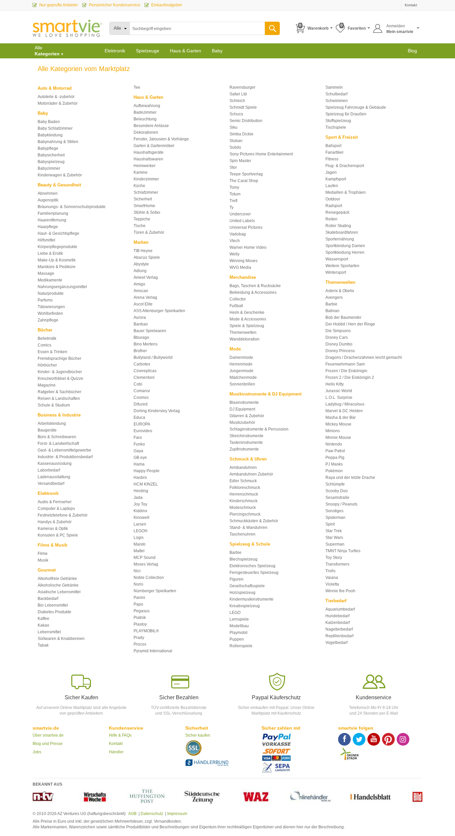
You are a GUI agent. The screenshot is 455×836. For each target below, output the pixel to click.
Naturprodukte (51, 293)
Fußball (236, 305)
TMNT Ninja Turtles (342, 551)
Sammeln (334, 87)
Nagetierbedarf (339, 629)
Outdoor (332, 199)
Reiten (331, 219)
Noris (138, 584)
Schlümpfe (335, 484)
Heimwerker (145, 165)
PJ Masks (334, 464)
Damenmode (241, 357)
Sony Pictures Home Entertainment (261, 154)
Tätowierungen (51, 306)
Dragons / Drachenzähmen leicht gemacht (363, 357)
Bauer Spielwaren (150, 330)
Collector (237, 299)
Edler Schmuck (243, 481)
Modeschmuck (242, 507)
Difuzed (141, 404)
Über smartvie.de (48, 735)
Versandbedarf (51, 483)
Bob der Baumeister (343, 317)
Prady (139, 637)
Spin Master (240, 160)
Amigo (139, 284)
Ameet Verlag (146, 277)
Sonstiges (334, 511)
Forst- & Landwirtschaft (58, 443)
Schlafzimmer (146, 192)
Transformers (337, 564)
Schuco (236, 114)
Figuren (236, 579)
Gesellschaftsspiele (247, 586)
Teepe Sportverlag (246, 174)
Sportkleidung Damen (345, 245)
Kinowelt (141, 517)
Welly (234, 254)
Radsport (333, 205)
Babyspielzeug (51, 161)
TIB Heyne (143, 250)
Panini (139, 597)
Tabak (43, 645)
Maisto (140, 544)
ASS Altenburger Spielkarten (159, 310)
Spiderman (335, 517)
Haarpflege (48, 226)
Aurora (140, 317)
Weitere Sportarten (342, 265)
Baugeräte (47, 430)
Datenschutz (152, 813)
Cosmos (141, 397)
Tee (137, 87)
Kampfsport (335, 179)
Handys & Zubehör (55, 522)
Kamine (141, 172)
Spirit (330, 524)
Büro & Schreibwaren (57, 437)
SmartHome (144, 205)
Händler (116, 752)
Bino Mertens (146, 344)
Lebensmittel (49, 632)
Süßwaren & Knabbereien (61, 638)
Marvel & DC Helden (344, 410)
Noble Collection (149, 577)
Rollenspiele (240, 646)
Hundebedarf (337, 616)
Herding (141, 491)
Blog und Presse (48, 743)
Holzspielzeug (242, 592)
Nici (137, 571)
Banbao (141, 324)
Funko (139, 444)
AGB (132, 813)
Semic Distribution (245, 120)
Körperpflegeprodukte (57, 246)
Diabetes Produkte (54, 612)
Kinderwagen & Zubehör (60, 175)
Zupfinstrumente (244, 449)
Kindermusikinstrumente (251, 599)
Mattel (139, 551)
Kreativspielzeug (244, 606)
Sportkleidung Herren (344, 252)
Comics (44, 345)
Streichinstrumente (246, 436)
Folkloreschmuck (244, 487)
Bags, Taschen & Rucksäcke (255, 285)
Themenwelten (242, 332)
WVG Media (240, 267)
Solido (235, 147)
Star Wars (334, 537)
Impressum (177, 813)
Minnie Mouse (338, 437)
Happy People (147, 471)
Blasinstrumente (244, 402)
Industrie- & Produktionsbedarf (65, 457)
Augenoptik (48, 200)
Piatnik (140, 617)
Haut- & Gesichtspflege (58, 233)
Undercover (240, 214)
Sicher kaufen (197, 735)
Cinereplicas (145, 370)
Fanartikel (334, 152)
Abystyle (141, 264)
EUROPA (142, 424)
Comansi (142, 390)
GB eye (140, 457)
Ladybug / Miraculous (344, 404)
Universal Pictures (245, 227)
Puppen (236, 639)
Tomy (234, 187)
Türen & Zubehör (149, 232)
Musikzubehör (242, 422)
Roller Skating (338, 225)
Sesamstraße (337, 497)
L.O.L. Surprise (338, 397)
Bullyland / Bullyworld (153, 357)
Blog (412, 50)
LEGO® (141, 531)
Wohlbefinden (50, 313)
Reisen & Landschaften (59, 398)
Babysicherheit (51, 155)
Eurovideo (143, 431)
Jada (138, 497)
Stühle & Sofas (147, 212)
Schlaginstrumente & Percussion (258, 429)
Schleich (237, 100)
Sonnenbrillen (242, 384)
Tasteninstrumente (246, 442)
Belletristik (47, 338)
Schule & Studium (54, 405)
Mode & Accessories (247, 319)
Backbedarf (48, 598)
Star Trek (333, 531)
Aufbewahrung (147, 105)
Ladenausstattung (54, 477)
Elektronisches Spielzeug (252, 566)
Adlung (140, 270)
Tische (140, 225)
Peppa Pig (334, 457)
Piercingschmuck (244, 514)
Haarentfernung (52, 220)
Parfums (45, 300)
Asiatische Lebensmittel (59, 592)
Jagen (331, 172)
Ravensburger (242, 87)
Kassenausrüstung (55, 463)
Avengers (334, 297)
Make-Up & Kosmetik (57, 260)
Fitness (331, 159)
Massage (46, 273)
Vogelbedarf (336, 642)
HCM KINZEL (146, 484)
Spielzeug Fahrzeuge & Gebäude (355, 107)
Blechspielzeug (243, 559)
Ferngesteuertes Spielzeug (253, 572)
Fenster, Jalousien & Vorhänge (161, 139)
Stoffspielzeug (338, 120)
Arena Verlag (145, 297)
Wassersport (336, 259)
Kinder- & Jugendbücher (60, 371)
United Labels (242, 220)
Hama (139, 464)
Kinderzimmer (146, 179)
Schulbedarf (336, 94)
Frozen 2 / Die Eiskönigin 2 (349, 377)
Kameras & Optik (53, 528)
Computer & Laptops (56, 508)
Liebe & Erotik (50, 253)
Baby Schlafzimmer (55, 128)
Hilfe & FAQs (120, 735)
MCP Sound (145, 557)
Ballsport (333, 145)
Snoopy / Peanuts (341, 504)
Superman (334, 544)
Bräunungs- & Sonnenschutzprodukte (72, 206)
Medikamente (50, 280)
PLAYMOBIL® (146, 631)
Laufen (331, 185)
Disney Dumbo (338, 344)
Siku (233, 127)
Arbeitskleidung (52, 423)
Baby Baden (49, 121)
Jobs (37, 752)
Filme (43, 553)
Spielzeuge (147, 50)
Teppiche (142, 219)
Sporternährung (339, 239)
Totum (234, 194)
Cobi (138, 384)
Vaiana (331, 577)
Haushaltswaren (148, 159)
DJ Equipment (242, 409)
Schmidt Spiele (243, 107)
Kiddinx (140, 511)
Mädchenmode (243, 377)
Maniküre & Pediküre (57, 266)
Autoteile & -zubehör (56, 96)
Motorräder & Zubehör (58, 103)
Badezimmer (145, 112)
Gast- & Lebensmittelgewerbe (64, 450)
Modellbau (239, 626)
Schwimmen (336, 100)
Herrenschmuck (243, 494)
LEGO (234, 612)
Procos (140, 644)
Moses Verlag (146, 564)
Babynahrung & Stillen (58, 141)
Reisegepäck (337, 212)
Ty (231, 207)
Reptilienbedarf (339, 636)
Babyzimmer (49, 168)
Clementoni (144, 377)
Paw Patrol (335, 451)
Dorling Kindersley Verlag (157, 410)
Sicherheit (143, 199)
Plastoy (140, 624)
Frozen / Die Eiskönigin (346, 370)
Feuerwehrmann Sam (345, 364)
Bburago (141, 337)
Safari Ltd (238, 94)
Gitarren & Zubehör (246, 415)
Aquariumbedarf (340, 609)
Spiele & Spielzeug (246, 325)
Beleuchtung (145, 119)
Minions (332, 431)
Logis (139, 537)
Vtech (234, 240)
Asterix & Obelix (339, 290)
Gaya (138, 451)
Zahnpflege (48, 320)
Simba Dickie (241, 134)
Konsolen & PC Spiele (58, 535)
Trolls (330, 571)
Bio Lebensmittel (53, 605)
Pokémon (334, 471)
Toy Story (333, 557)
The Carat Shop (243, 180)
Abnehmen (48, 193)
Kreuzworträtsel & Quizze (60, 378)
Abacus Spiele (147, 257)
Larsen (140, 524)
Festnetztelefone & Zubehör (63, 515)
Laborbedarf (49, 470)
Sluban (235, 140)
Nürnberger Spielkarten (155, 591)
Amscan (141, 290)
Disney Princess (340, 350)
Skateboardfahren (341, 232)
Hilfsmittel (46, 240)
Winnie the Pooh (340, 591)
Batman (332, 310)
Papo (138, 604)
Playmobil (238, 632)
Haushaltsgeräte (149, 152)
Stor (233, 167)
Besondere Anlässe (151, 125)
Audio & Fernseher (55, 502)
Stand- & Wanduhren (248, 527)
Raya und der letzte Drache (350, 477)
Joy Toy (140, 504)
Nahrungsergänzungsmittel (62, 286)
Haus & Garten (185, 50)
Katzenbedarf (337, 622)
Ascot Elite (143, 304)
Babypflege (48, 148)
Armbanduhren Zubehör (251, 474)
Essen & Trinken (52, 351)
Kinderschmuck (243, 501)
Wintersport (335, 272)
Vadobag (237, 234)
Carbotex (142, 364)
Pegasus (142, 611)
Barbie (235, 552)
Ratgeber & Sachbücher (59, 391)
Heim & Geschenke (246, 312)
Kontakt (116, 743)
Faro (138, 437)
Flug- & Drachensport (344, 165)
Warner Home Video (247, 247)
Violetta (332, 584)
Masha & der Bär (340, 417)
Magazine (47, 385)
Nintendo (333, 444)
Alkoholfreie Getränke (57, 578)
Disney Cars (336, 337)
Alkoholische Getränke (58, 585)
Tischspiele (335, 127)
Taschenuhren (242, 534)
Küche (139, 185)
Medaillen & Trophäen (345, 192)
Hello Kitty (334, 384)
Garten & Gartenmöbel (154, 145)
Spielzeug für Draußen (345, 114)
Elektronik (115, 50)
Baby (217, 50)
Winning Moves (243, 260)
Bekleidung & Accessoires (252, 292)
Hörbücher (47, 365)
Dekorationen (146, 132)
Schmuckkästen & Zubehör (253, 521)
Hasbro (140, 477)
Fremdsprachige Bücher (59, 358)
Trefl (233, 200)
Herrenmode (240, 364)
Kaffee (43, 618)
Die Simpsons (338, 330)
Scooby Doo (336, 491)
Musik (43, 560)
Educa (139, 417)
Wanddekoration (244, 339)
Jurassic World (338, 390)
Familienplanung (53, 213)
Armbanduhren (243, 467)
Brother (140, 350)
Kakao (43, 625)
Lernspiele (239, 619)
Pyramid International (153, 651)
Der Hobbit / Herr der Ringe (350, 324)
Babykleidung (50, 135)
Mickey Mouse (338, 424)
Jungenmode (241, 370)
